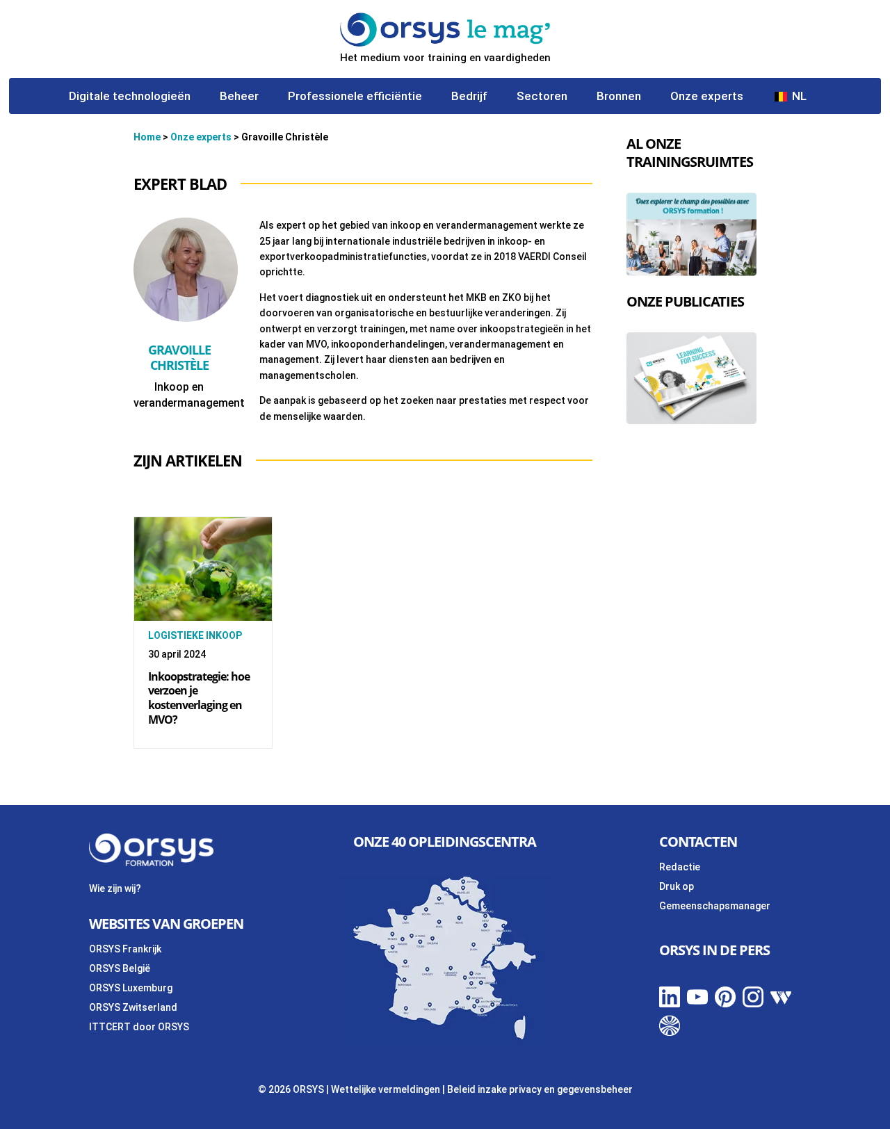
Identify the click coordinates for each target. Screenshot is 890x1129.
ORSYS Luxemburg (130, 987)
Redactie (679, 866)
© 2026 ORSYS (292, 1089)
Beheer (239, 97)
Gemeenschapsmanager (714, 905)
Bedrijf (469, 97)
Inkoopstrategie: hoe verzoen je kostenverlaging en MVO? (199, 698)
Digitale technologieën (130, 97)
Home (147, 137)
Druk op (676, 886)
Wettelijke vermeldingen (385, 1089)
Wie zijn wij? (115, 888)
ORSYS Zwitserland (133, 1007)
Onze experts (706, 97)
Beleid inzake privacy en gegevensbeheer (540, 1089)
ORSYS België (119, 968)
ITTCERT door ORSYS (139, 1026)
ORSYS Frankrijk (125, 949)
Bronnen (619, 97)
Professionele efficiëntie (355, 97)
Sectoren (542, 97)
